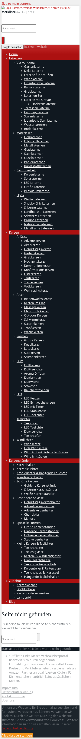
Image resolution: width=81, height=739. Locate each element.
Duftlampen (32, 378)
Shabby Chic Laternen (39, 203)
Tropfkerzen (32, 328)
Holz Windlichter (35, 448)
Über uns (8, 700)
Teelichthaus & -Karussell (42, 572)
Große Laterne (34, 187)
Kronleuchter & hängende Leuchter (42, 473)
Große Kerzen (34, 340)
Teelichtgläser (34, 552)
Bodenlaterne (34, 129)
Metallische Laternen (39, 228)
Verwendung (26, 62)
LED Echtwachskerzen (39, 402)
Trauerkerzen (33, 282)
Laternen (15, 58)
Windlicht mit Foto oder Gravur (46, 452)
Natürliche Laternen (38, 224)
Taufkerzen (31, 278)
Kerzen (14, 232)
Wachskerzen (33, 332)
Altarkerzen (32, 245)
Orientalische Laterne (39, 83)
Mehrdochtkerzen (36, 311)
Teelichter (23, 419)
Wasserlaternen (35, 125)
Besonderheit (26, 170)
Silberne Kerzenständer (40, 490)
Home (13, 54)
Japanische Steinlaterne (40, 120)
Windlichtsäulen (35, 456)
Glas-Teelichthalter (37, 560)
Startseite (8, 649)
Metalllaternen (34, 145)
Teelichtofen (32, 436)
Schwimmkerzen (35, 319)
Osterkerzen (32, 274)
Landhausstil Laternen (40, 212)
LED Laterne (32, 183)
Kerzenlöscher (27, 585)
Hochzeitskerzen (35, 261)
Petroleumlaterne (37, 191)
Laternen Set (33, 96)
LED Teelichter (34, 415)
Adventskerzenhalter (38, 510)
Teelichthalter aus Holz (40, 564)
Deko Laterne (33, 71)
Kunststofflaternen (37, 166)
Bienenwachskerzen (38, 299)
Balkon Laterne (34, 87)
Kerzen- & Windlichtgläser (42, 556)
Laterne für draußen (38, 75)
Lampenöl (24, 597)
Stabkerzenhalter (36, 539)
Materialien (25, 133)
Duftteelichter (34, 369)
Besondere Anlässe (30, 498)
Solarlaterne (33, 178)
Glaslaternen (33, 149)
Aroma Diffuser (35, 373)
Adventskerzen (34, 241)
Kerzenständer (19, 460)
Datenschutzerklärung (17, 692)
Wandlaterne (33, 79)
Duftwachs (31, 382)
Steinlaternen (33, 154)
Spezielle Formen (29, 523)
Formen (22, 336)
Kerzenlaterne (34, 174)
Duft (20, 361)
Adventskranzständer (39, 506)
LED (19, 394)
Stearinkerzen (34, 324)
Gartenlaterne (34, 66)
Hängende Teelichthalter (41, 577)
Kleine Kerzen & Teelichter (35, 543)
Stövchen (30, 386)
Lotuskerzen (32, 349)
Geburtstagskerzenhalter (42, 502)
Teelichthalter (33, 548)
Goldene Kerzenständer (41, 485)
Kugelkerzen (32, 344)
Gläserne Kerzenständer (41, 531)
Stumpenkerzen (35, 357)
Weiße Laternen (35, 199)
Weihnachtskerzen (37, 290)
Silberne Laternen (36, 207)
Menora (29, 519)
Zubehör (15, 581)
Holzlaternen (33, 137)
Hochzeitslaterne (44, 104)
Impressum (10, 688)
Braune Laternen (36, 220)
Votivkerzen (32, 286)
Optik (20, 195)
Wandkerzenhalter (30, 477)
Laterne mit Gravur (37, 100)
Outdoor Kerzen (35, 315)
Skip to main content (16, 4)
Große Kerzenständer (39, 527)
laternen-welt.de (35, 47)
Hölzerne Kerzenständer (41, 535)
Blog (12, 601)
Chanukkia (31, 514)
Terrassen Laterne (37, 108)
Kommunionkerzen (37, 266)
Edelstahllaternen (36, 141)
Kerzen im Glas (34, 303)
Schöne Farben (27, 481)
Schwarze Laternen (37, 216)
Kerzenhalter (26, 465)
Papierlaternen (34, 162)
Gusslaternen (33, 158)
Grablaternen (33, 91)
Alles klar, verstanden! (17, 735)
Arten (20, 295)
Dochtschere (26, 589)
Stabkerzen (32, 353)
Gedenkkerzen (34, 253)
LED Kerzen (32, 398)
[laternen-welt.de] (36, 7)
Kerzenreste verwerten (33, 593)
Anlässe (22, 237)
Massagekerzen (35, 307)
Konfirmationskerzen (39, 270)
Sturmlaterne (33, 116)
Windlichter (25, 440)
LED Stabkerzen (35, 411)
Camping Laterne (36, 112)
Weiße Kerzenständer (39, 494)
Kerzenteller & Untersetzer (43, 568)
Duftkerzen (32, 365)
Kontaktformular (13, 696)
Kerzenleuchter (27, 469)
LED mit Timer (34, 407)
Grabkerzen (32, 257)
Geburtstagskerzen (37, 249)
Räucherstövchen (36, 390)
